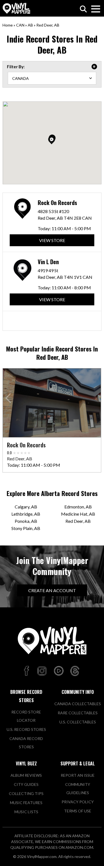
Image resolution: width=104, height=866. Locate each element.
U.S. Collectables (77, 722)
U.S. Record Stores (26, 729)
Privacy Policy (78, 801)
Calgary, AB (26, 506)
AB (30, 25)
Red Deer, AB (78, 521)
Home (7, 25)
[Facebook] (27, 671)
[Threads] (75, 671)
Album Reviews (26, 775)
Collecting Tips (26, 793)
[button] (51, 140)
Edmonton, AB (78, 506)
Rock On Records (57, 202)
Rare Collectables (78, 712)
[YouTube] (58, 671)
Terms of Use (77, 811)
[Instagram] (41, 671)
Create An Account (52, 590)
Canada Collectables (77, 703)
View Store (52, 240)
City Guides (26, 784)
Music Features (26, 802)
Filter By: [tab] (16, 66)
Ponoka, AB (26, 521)
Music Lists (26, 811)
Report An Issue (78, 775)
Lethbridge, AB (25, 513)
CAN (20, 25)
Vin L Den (48, 262)
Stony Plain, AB (25, 528)
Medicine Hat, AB (78, 513)
